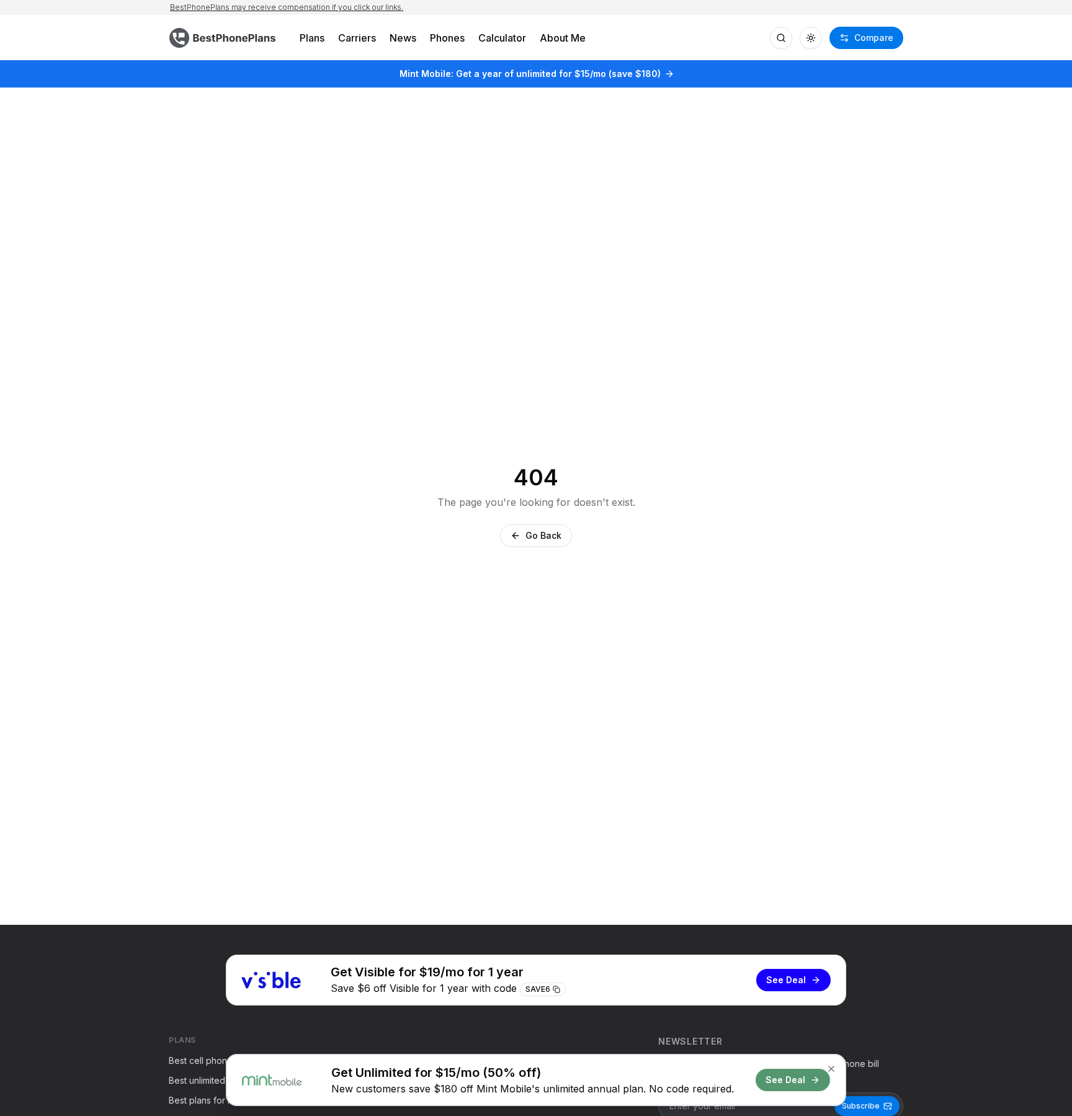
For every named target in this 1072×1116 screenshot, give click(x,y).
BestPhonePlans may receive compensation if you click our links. (286, 7)
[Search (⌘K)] (781, 38)
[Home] (224, 37)
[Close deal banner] (831, 1069)
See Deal (786, 979)
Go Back (543, 535)
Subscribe (861, 1105)
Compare (873, 37)
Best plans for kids (206, 1100)
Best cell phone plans (213, 1060)
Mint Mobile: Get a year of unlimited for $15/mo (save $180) (530, 73)
